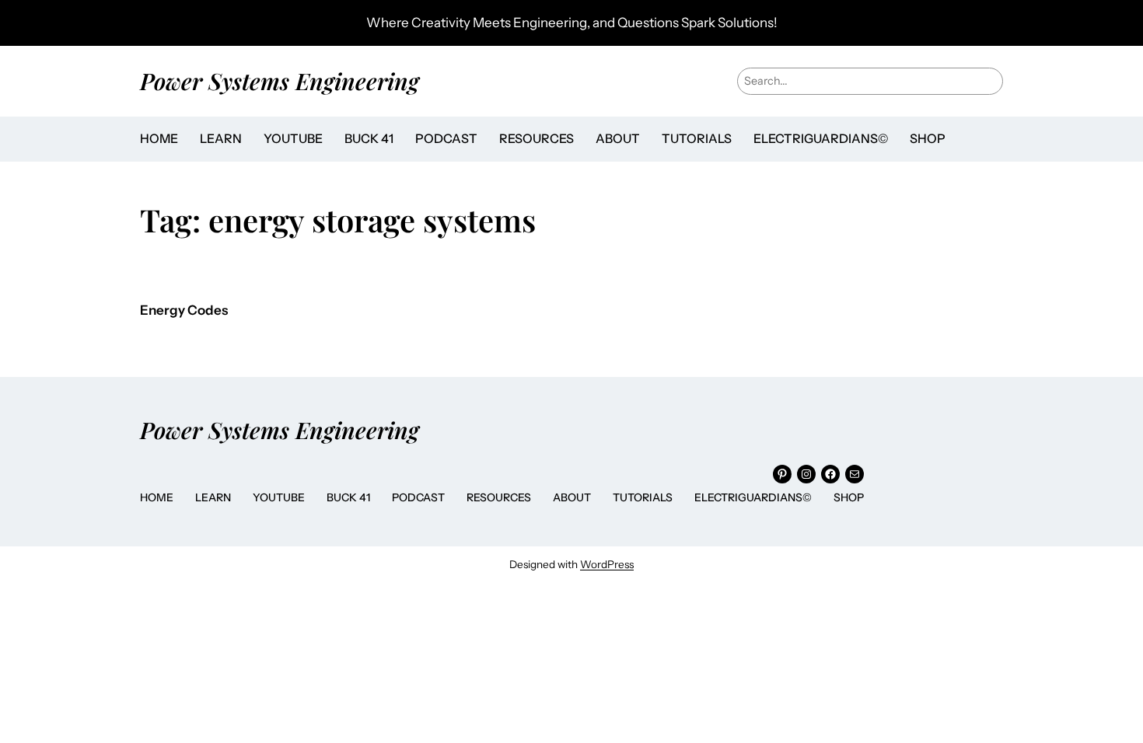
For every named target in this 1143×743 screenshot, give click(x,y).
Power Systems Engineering (279, 80)
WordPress (607, 564)
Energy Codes (184, 310)
